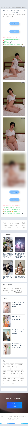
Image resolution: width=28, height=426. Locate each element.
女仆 (12, 371)
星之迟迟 (9, 376)
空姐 (4, 380)
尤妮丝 (8, 373)
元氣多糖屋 (8, 7)
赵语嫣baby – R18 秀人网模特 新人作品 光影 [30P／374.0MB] (8, 225)
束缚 (17, 376)
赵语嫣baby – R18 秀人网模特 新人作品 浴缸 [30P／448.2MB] (20, 225)
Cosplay (12, 364)
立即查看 (14, 403)
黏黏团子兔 (14, 383)
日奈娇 (4, 376)
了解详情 (14, 406)
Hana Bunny (20, 364)
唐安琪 (4, 371)
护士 (17, 373)
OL (18, 366)
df (15, 364)
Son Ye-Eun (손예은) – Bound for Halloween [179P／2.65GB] (17, 318)
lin (15, 366)
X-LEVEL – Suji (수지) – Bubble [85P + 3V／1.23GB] (18, 304)
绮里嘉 (14, 380)
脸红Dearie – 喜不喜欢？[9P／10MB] (7, 278)
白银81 (22, 378)
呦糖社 (20, 420)
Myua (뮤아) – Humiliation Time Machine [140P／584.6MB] (18, 331)
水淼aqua (9, 378)
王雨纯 (14, 378)
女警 (15, 371)
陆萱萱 (4, 383)
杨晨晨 (21, 376)
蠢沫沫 (22, 380)
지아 (18, 383)
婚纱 (22, 371)
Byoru (8, 364)
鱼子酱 (9, 383)
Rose (21, 366)
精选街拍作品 (9, 380)
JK (12, 366)
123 (4, 364)
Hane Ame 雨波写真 (6, 366)
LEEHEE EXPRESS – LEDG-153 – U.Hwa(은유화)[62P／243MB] (18, 345)
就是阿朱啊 (13, 373)
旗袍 (21, 373)
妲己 (18, 371)
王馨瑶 (18, 378)
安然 (4, 373)
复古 (8, 371)
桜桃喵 (4, 378)
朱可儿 (14, 376)
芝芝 (18, 380)
